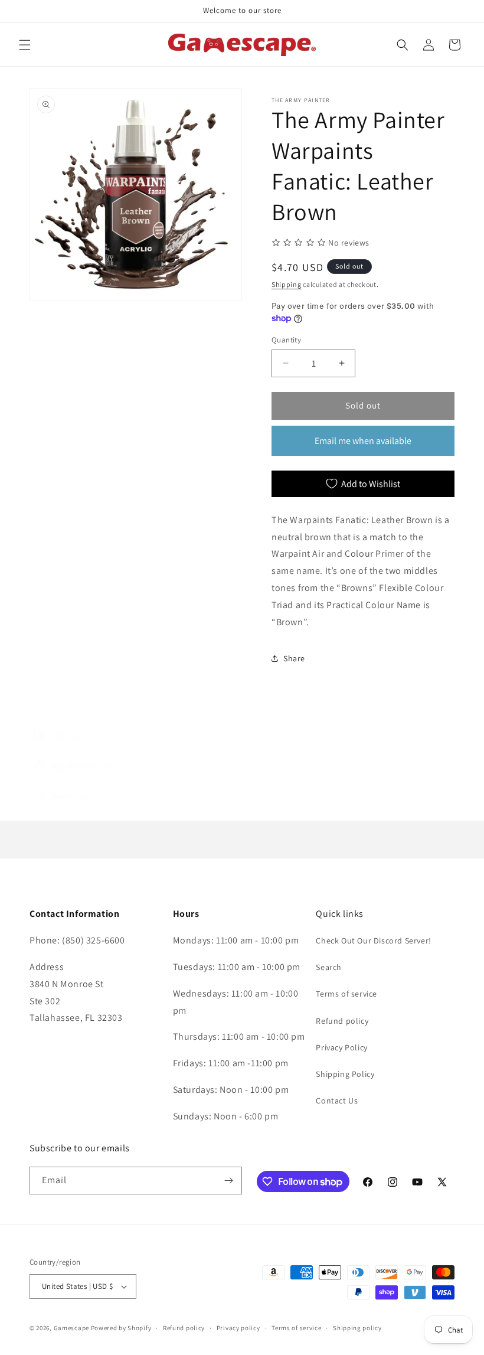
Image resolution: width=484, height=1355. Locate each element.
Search (329, 967)
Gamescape (71, 1328)
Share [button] (294, 658)
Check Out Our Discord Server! (373, 940)
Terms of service (346, 993)
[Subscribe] (228, 1180)
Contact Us (337, 1100)
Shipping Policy (345, 1074)
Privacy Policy (341, 1047)
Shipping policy (357, 1328)
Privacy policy (238, 1328)
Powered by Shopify (121, 1328)
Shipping (287, 284)
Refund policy (342, 1021)
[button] (25, 45)
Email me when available (363, 441)
